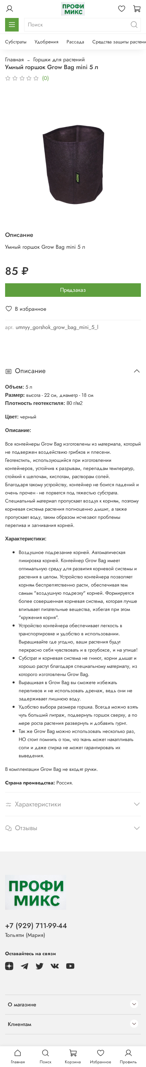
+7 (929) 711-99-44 (36, 926)
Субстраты (15, 41)
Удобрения (46, 41)
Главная (14, 59)
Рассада (75, 41)
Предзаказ (73, 290)
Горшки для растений (59, 59)
